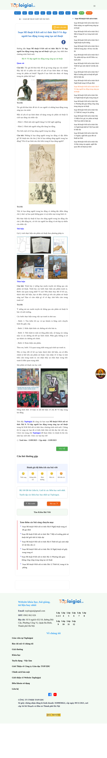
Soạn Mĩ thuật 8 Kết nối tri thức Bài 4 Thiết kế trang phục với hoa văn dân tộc (86, 48)
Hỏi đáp (89, 13)
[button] (94, 6)
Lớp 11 (68, 13)
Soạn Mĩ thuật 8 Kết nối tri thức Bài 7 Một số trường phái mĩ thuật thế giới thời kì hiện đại (86, 74)
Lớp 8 (48, 13)
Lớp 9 (55, 13)
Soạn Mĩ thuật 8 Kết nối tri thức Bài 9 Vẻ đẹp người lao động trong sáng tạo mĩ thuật (86, 89)
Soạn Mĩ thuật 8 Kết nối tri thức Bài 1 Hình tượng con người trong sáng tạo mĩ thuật (86, 25)
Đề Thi (81, 13)
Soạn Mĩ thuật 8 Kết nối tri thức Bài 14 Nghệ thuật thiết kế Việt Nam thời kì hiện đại (86, 127)
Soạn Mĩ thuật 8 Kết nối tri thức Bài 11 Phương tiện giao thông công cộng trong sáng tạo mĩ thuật (86, 103)
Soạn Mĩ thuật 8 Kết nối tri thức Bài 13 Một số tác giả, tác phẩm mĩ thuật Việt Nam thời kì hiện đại (86, 118)
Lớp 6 (36, 13)
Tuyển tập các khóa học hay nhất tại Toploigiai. (39, 494)
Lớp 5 (30, 13)
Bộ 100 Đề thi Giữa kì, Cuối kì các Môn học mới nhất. (42, 490)
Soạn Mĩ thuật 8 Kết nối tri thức (86, 18)
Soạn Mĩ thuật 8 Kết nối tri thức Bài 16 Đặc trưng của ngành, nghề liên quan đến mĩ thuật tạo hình (86, 144)
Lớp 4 (24, 13)
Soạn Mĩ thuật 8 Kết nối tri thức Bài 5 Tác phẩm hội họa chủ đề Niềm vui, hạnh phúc (86, 57)
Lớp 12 (74, 13)
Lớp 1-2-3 (17, 13)
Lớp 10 (61, 13)
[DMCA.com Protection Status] (53, 716)
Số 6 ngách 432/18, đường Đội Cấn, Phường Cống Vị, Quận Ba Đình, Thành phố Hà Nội (36, 622)
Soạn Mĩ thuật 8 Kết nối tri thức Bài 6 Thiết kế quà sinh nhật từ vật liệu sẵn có (86, 65)
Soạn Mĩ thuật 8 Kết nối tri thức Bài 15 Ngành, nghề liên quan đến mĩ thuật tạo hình (86, 135)
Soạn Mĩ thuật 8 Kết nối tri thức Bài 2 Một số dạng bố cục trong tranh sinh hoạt (86, 34)
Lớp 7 (42, 13)
